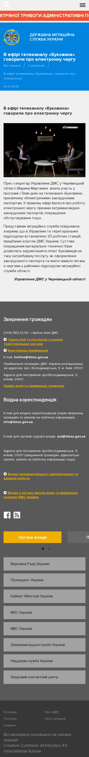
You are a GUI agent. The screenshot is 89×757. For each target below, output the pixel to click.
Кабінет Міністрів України (32, 596)
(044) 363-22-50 (16, 333)
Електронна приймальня (28, 350)
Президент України (27, 580)
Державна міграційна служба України (52, 37)
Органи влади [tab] (32, 537)
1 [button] (43, 549)
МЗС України (21, 612)
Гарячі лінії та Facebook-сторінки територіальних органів (33, 342)
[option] (35, 538)
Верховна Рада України (30, 564)
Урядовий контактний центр (34, 677)
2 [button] (49, 549)
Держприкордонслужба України (38, 644)
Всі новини (12, 66)
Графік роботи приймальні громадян (34, 386)
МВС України (21, 628)
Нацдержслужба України (32, 661)
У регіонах (36, 66)
